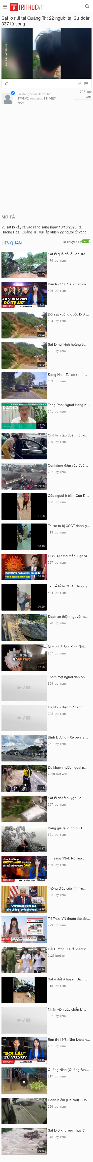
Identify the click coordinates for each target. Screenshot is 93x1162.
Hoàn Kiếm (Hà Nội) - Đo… (69, 1099)
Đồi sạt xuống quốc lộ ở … (68, 314)
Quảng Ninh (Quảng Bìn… (68, 1069)
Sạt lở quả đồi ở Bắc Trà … (69, 253)
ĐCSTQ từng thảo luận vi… (69, 555)
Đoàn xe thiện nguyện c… (68, 616)
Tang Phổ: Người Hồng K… (69, 404)
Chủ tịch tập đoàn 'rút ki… (68, 435)
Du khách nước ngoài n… (68, 767)
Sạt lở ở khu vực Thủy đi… (68, 1130)
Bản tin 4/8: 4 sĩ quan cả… (69, 284)
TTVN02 (23, 98)
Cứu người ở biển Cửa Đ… (68, 495)
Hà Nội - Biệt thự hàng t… (68, 707)
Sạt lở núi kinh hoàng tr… (68, 344)
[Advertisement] (46, 160)
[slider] (46, 75)
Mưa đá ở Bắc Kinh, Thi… (68, 646)
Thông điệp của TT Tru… (67, 888)
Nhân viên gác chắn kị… (67, 1009)
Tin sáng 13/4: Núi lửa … (67, 858)
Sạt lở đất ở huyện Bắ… (66, 797)
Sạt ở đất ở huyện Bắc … (67, 979)
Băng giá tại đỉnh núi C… (67, 828)
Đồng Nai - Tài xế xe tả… (67, 374)
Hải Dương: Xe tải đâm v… (68, 949)
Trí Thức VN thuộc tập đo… (69, 918)
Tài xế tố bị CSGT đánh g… (69, 525)
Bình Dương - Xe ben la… (68, 737)
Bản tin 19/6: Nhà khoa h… (69, 1039)
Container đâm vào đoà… (68, 465)
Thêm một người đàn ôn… (68, 676)
